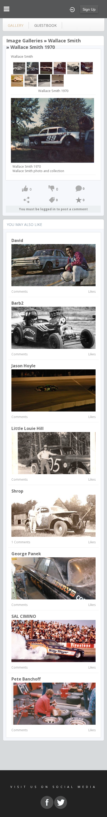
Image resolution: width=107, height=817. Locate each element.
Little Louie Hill (27, 428)
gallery (15, 25)
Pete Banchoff (26, 679)
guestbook (45, 25)
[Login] (72, 9)
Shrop (17, 491)
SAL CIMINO (23, 616)
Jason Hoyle (23, 366)
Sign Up (89, 9)
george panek (26, 554)
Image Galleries (24, 40)
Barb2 (17, 303)
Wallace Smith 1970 (32, 47)
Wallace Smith (64, 40)
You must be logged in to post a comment (53, 209)
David (17, 240)
